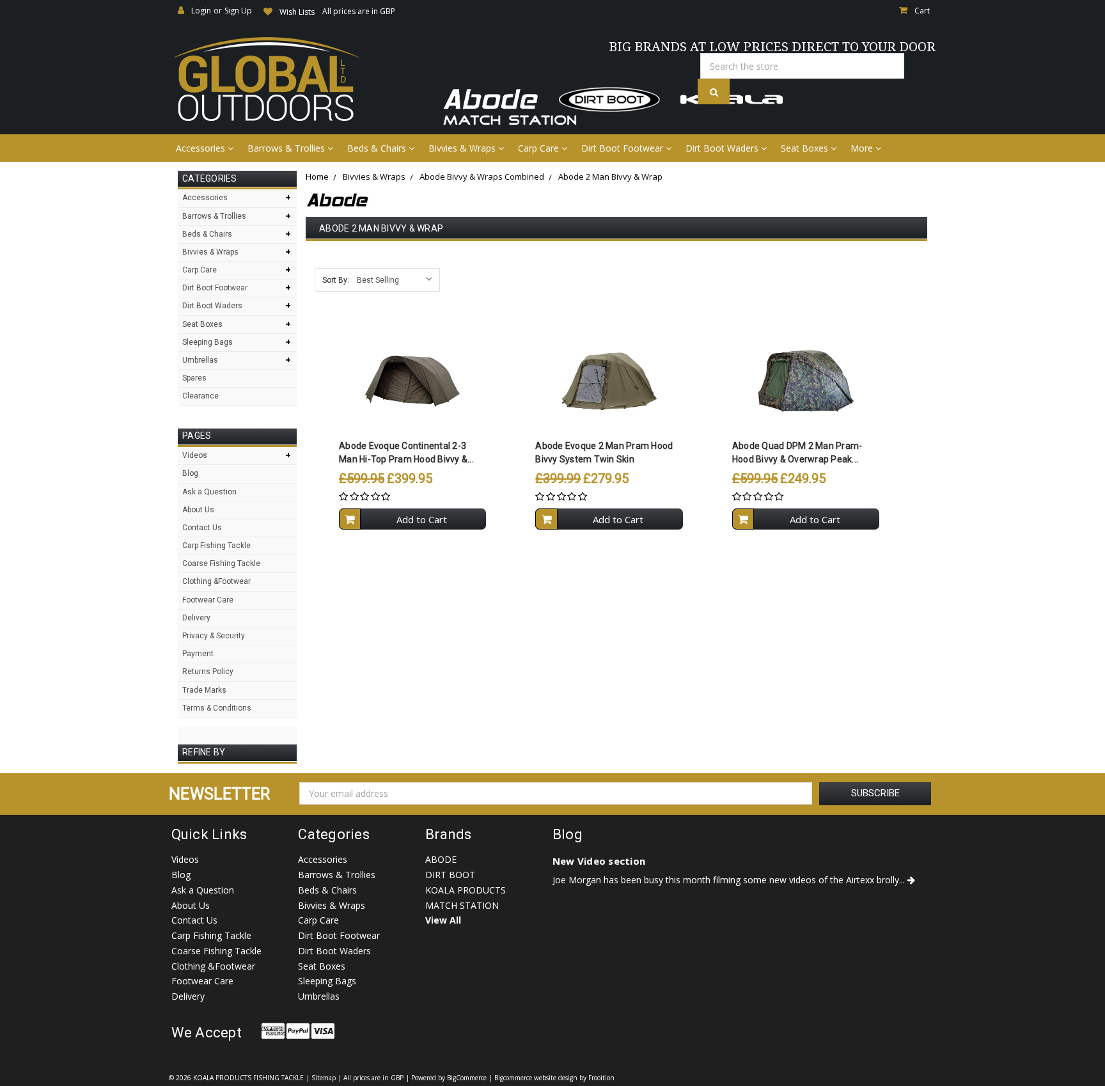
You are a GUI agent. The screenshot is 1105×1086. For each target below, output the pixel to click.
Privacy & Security (213, 635)
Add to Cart (421, 519)
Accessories (202, 148)
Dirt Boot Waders (723, 148)
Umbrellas (200, 360)
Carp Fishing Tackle (216, 545)
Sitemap (323, 1077)
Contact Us (202, 527)
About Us (198, 509)
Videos (194, 455)
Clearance (200, 395)
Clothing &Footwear (216, 581)
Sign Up (238, 10)
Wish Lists (297, 11)
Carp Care (539, 148)
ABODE (441, 859)
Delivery (196, 617)
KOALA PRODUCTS (465, 890)
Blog (190, 473)
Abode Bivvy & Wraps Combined (481, 176)
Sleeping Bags (207, 342)
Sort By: (335, 280)
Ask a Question (209, 491)
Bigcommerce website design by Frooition (554, 1077)
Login (201, 10)
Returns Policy (207, 671)
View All (443, 920)
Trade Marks (204, 690)
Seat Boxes (806, 148)
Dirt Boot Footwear (623, 148)
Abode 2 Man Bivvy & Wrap (610, 176)
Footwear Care (207, 599)
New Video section (598, 860)
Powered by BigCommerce (449, 1077)
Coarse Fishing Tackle (221, 563)
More (862, 148)
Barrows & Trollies (287, 148)
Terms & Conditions (216, 708)
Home (317, 176)
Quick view (412, 355)
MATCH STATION (462, 905)
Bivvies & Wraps (463, 148)
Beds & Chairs (378, 148)
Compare (408, 381)
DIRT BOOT (450, 875)
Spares (194, 378)
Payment (198, 653)
